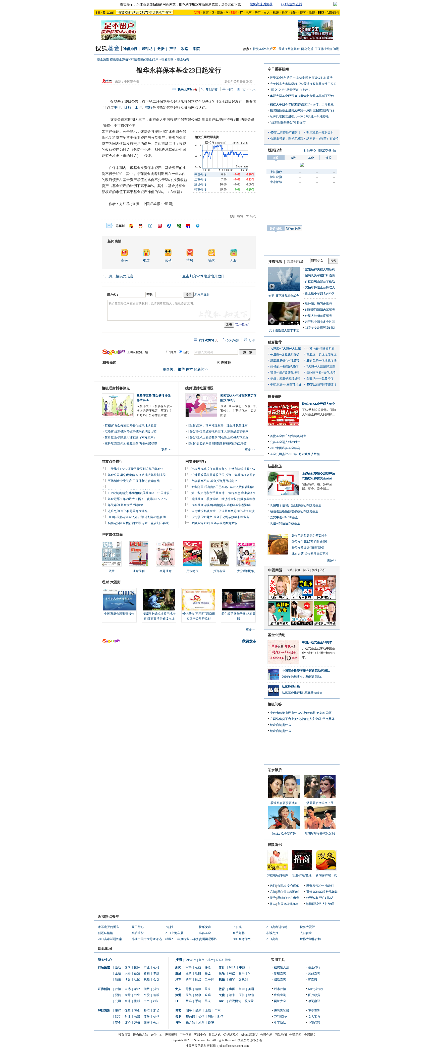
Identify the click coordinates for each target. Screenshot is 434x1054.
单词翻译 (314, 1001)
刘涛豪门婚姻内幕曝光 (320, 310)
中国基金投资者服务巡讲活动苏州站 (306, 670)
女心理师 (293, 886)
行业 (137, 995)
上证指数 (276, 172)
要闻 (118, 995)
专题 (156, 973)
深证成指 (276, 177)
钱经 (112, 571)
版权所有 (256, 1040)
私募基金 (205, 933)
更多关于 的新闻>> (185, 369)
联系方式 (215, 1034)
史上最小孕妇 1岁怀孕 (319, 293)
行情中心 (310, 150)
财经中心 (105, 960)
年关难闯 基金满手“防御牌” (126, 505)
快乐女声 (205, 927)
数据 (161, 49)
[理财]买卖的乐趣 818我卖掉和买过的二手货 (217, 443)
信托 (156, 1016)
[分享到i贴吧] (188, 226)
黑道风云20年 (315, 886)
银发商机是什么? (281, 725)
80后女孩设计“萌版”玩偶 (308, 547)
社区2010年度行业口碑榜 (181, 939)
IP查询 (312, 979)
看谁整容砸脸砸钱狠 (284, 803)
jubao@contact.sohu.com (234, 1045)
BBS (321, 12)
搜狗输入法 (281, 967)
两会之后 (307, 49)
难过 (146, 260)
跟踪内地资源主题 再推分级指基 (135, 443)
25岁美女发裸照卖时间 (320, 328)
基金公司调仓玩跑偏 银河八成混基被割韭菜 (137, 475)
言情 (273, 892)
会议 (156, 979)
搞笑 (211, 260)
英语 (251, 989)
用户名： (113, 294)
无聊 (233, 260)
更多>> (250, 629)
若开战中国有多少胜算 (320, 322)
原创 (242, 995)
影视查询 (280, 973)
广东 (217, 1010)
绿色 (251, 995)
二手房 (209, 979)
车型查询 (314, 1010)
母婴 (189, 989)
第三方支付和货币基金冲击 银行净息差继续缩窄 (223, 493)
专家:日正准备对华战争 (283, 295)
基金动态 (183, 59)
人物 (128, 973)
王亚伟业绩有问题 (327, 49)
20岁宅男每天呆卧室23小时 (310, 535)
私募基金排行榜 (292, 693)
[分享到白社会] (150, 226)
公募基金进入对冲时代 (285, 442)
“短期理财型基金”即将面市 (288, 122)
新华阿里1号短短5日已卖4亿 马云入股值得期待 (222, 487)
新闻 (178, 967)
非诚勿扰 (272, 933)
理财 (198, 973)
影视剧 (243, 979)
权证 (156, 1001)
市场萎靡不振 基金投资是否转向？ (214, 481)
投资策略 (275, 396)
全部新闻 (295, 1034)
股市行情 (280, 989)
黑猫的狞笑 (284, 898)
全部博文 (310, 1034)
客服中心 (200, 1034)
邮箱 (198, 1010)
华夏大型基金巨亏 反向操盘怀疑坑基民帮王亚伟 (302, 96)
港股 (137, 1001)
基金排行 (314, 967)
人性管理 (328, 904)
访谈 (118, 979)
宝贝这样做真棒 (287, 904)
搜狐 (121, 12)
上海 (208, 1010)
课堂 (118, 1016)
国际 (137, 967)
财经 (178, 973)
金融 (118, 973)
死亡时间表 (326, 898)
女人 (267, 12)
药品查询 (314, 973)
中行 (117, 107)
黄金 (137, 1010)
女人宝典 (314, 1016)
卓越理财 (165, 571)
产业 (147, 967)
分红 (156, 1022)
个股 (147, 995)
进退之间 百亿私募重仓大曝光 (128, 511)
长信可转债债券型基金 (285, 523)
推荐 (273, 904)
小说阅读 (314, 1022)
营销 (147, 973)
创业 (128, 1016)
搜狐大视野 (307, 927)
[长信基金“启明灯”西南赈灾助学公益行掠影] (199, 600)
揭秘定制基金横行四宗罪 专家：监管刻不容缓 (138, 523)
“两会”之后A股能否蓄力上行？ (290, 90)
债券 (147, 1016)
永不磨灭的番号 (108, 927)
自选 (128, 989)
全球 (128, 1001)
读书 (232, 995)
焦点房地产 (157, 12)
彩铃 (211, 1016)
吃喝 (208, 995)
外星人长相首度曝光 (318, 316)
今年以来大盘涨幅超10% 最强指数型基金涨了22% (303, 84)
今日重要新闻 (278, 69)
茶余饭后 (275, 770)
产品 (172, 49)
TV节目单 (280, 1016)
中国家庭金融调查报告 (119, 613)
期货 (156, 1010)
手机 (198, 1001)
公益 (198, 967)
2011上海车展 (174, 933)
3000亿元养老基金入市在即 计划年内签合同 (137, 517)
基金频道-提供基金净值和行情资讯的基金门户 (127, 59)
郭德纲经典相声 (277, 875)
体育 (206, 12)
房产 (258, 12)
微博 (312, 12)
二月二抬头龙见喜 (119, 276)
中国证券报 (131, 81)
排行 (156, 989)
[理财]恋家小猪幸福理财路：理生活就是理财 (218, 425)
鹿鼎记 (190, 1016)
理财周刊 (139, 571)
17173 (144, 12)
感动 (168, 260)
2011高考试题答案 (110, 939)
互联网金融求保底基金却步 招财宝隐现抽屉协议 (223, 469)
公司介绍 (266, 1034)
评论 (128, 1022)
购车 (189, 979)
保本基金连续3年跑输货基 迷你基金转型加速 (221, 505)
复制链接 (212, 89)
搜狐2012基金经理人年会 (318, 404)
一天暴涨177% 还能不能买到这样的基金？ (136, 469)
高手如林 (239, 933)
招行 (148, 107)
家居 (198, 979)
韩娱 (232, 973)
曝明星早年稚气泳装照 (320, 833)
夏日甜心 (138, 927)
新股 (156, 995)
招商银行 (200, 189)
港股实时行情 (327, 150)
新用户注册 (201, 294)
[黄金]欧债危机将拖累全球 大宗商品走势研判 (218, 431)
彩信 (221, 1016)
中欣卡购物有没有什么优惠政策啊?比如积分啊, (301, 713)
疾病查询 (280, 995)
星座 (208, 989)
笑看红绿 (111, 437)
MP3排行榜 (315, 989)
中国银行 (200, 174)
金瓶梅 (281, 886)
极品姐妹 (332, 892)
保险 (128, 1010)
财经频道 (104, 967)
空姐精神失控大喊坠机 (320, 269)
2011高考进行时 (276, 927)
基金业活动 (276, 635)
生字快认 (280, 1022)
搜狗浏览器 (281, 1010)
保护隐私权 (230, 1034)
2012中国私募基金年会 (285, 448)
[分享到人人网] (169, 226)
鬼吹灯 (329, 886)
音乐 (242, 973)
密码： (150, 294)
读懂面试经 (313, 904)
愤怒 (189, 260)
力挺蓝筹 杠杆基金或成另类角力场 (214, 523)
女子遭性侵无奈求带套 (284, 330)
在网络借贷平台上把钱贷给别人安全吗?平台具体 (302, 719)
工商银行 (200, 179)
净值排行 (130, 49)
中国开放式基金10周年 (317, 642)
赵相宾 (109, 425)
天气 (189, 995)
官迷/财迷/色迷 (302, 875)
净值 (137, 1022)
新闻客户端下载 (326, 875)
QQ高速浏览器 (291, 4)
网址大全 (280, 1001)
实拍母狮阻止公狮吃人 (320, 287)
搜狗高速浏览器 (261, 4)
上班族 (237, 927)
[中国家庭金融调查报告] (119, 600)
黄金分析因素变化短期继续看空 (135, 425)
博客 (303, 12)
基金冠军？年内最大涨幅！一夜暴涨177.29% (137, 499)
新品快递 (275, 466)
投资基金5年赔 (263, 49)
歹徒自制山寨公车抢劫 (320, 281)
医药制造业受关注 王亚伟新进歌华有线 (134, 481)
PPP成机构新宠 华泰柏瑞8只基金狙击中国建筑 (139, 493)
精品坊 (147, 49)
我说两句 (333, 12)
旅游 (178, 995)
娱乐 (220, 12)
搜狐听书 (275, 845)
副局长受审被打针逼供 (320, 275)
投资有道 (219, 571)
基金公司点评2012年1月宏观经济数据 (295, 454)
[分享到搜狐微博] (131, 226)
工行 (138, 107)
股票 (189, 973)
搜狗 (168, 12)
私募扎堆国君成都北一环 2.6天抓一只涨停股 (299, 116)
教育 (222, 989)
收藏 (137, 1016)
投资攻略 (167, 59)
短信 (201, 1016)
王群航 (109, 443)
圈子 (189, 1010)
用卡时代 (192, 571)
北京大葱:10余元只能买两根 (310, 553)
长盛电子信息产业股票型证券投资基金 (295, 505)
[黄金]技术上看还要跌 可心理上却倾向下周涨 (218, 437)
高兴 (124, 260)
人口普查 (306, 933)
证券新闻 (104, 989)
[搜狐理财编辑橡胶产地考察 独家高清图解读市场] (159, 600)
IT (241, 12)
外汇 (147, 1010)
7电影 (169, 927)
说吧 (211, 1022)
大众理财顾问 (246, 571)
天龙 (178, 1016)
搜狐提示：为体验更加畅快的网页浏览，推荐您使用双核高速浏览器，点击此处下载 (180, 4)
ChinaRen (132, 12)
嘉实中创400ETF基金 (284, 517)
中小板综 (276, 182)
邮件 (294, 12)
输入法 (190, 1022)
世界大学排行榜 (310, 939)
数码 (189, 1001)
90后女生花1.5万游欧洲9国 (309, 541)
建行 (127, 107)
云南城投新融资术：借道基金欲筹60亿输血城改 (223, 511)
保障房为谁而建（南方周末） (136, 437)
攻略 (184, 49)
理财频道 (104, 1010)
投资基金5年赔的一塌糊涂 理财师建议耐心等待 (301, 78)
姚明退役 (138, 933)
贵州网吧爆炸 (208, 939)
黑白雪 (281, 892)
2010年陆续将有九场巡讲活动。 (303, 676)
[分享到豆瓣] (179, 226)
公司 (156, 967)
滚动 (118, 967)
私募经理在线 (291, 687)
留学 (242, 989)
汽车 (249, 12)
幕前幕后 (319, 892)
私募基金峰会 (313, 693)
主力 (147, 1001)
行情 (118, 989)
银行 (118, 1010)
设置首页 (124, 1034)
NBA (232, 967)
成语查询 (280, 979)
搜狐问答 (275, 704)
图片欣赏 (314, 995)
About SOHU (249, 1034)
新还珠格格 (105, 933)
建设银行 (200, 184)
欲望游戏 (293, 892)
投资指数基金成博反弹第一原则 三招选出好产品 (302, 110)
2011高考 (272, 939)
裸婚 (309, 892)
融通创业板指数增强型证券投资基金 (294, 511)
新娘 (198, 989)
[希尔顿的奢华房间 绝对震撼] (238, 600)
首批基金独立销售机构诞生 (288, 436)
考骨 (296, 898)
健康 (198, 995)
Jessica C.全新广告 (284, 833)
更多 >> (166, 449)
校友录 (249, 1001)
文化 (222, 995)
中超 (242, 967)
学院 (196, 49)
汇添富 (109, 431)
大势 (128, 995)
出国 (232, 989)
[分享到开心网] (160, 226)
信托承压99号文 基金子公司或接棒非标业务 (220, 517)
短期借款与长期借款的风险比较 (135, 431)
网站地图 (281, 1034)
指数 (147, 989)
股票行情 (275, 150)
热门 (273, 886)
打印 (230, 89)
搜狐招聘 (171, 1034)
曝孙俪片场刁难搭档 (318, 303)
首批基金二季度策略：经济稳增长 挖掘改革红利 (223, 499)
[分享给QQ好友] (141, 226)
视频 (276, 12)
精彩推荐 (275, 342)
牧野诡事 (312, 898)
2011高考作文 (242, 939)
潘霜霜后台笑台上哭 (320, 803)
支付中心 (156, 1034)
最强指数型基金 (289, 49)
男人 (208, 1001)
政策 (137, 973)
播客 (285, 12)
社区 (137, 979)
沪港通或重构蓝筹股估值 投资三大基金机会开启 (223, 475)
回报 (147, 1022)
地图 (201, 1022)
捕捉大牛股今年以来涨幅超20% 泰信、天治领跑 (302, 104)
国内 (128, 967)
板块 (137, 989)
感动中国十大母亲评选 (147, 939)
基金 (118, 1022)
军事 (189, 967)
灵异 (273, 898)
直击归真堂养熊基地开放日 (203, 276)
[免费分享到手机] (198, 226)
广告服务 (186, 1034)
